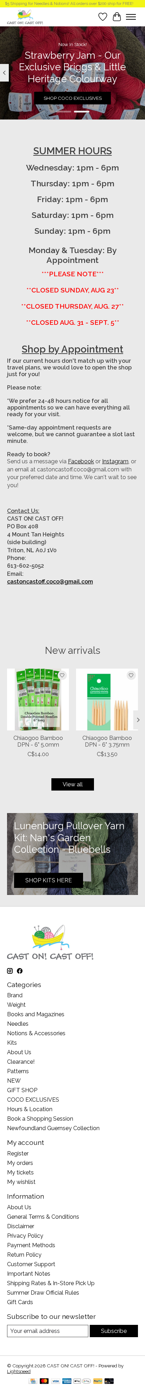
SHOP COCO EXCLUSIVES (73, 98)
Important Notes (28, 1273)
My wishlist (21, 1182)
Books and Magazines (35, 1014)
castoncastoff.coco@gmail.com (50, 581)
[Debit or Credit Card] (109, 1381)
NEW (14, 1080)
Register (18, 1153)
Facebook (81, 461)
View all (73, 784)
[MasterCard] (44, 1381)
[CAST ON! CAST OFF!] (25, 16)
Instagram (115, 461)
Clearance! (20, 1061)
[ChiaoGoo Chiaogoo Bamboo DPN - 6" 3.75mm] (107, 699)
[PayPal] (97, 1381)
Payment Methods (31, 1245)
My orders (20, 1163)
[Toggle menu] (131, 17)
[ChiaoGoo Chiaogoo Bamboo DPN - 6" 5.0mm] (38, 699)
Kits (12, 1042)
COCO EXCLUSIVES (33, 1099)
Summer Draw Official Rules (43, 1292)
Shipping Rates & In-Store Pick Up (51, 1283)
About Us (19, 1052)
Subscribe (114, 1331)
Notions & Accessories (36, 1033)
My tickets (20, 1172)
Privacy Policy (25, 1235)
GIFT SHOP (22, 1090)
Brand (15, 995)
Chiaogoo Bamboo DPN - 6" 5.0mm (38, 741)
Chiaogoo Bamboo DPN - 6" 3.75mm (107, 741)
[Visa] (55, 1381)
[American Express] (66, 1381)
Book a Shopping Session (40, 1118)
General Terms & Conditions (43, 1216)
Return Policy (24, 1254)
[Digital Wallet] (82, 1381)
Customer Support (31, 1264)
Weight (16, 1004)
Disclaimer (20, 1226)
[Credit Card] (33, 1381)
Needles (18, 1023)
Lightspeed (19, 1371)
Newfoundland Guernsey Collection (53, 1128)
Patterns (18, 1071)
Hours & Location (29, 1109)
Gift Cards (20, 1302)
